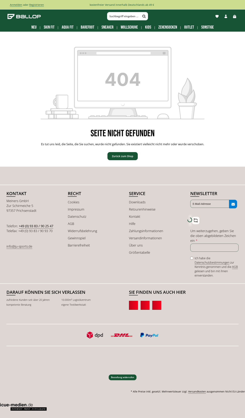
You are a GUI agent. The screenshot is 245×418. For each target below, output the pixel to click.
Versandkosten (197, 391)
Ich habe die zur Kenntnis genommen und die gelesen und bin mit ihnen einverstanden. (216, 266)
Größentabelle (139, 252)
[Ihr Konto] (226, 16)
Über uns (136, 245)
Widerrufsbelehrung (82, 231)
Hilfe (132, 223)
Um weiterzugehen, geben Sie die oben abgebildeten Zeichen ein (213, 236)
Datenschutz (77, 216)
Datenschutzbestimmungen (212, 262)
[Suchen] (144, 16)
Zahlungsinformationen (146, 231)
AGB (71, 223)
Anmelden (16, 4)
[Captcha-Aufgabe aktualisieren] (196, 220)
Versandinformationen (145, 238)
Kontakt (134, 216)
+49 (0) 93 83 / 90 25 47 (36, 226)
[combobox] (123, 16)
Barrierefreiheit (79, 245)
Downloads (137, 202)
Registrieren (36, 4)
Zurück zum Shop (122, 156)
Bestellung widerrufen (122, 377)
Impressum (76, 209)
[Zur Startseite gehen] (24, 16)
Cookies (73, 202)
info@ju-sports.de (19, 246)
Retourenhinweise (142, 209)
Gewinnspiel (77, 238)
